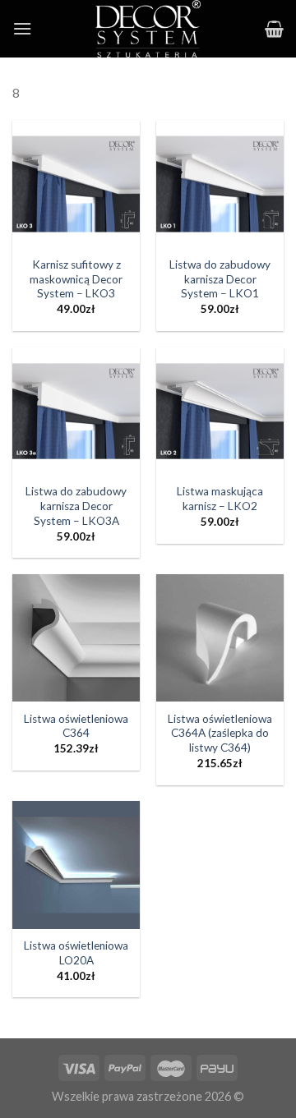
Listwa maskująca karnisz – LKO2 (220, 499)
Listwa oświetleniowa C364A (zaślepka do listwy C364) (220, 733)
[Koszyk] (274, 29)
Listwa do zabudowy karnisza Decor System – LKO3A (76, 506)
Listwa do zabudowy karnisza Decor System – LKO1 (220, 279)
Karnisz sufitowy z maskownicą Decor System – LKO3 (76, 279)
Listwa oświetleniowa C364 (76, 726)
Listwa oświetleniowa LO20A (76, 953)
